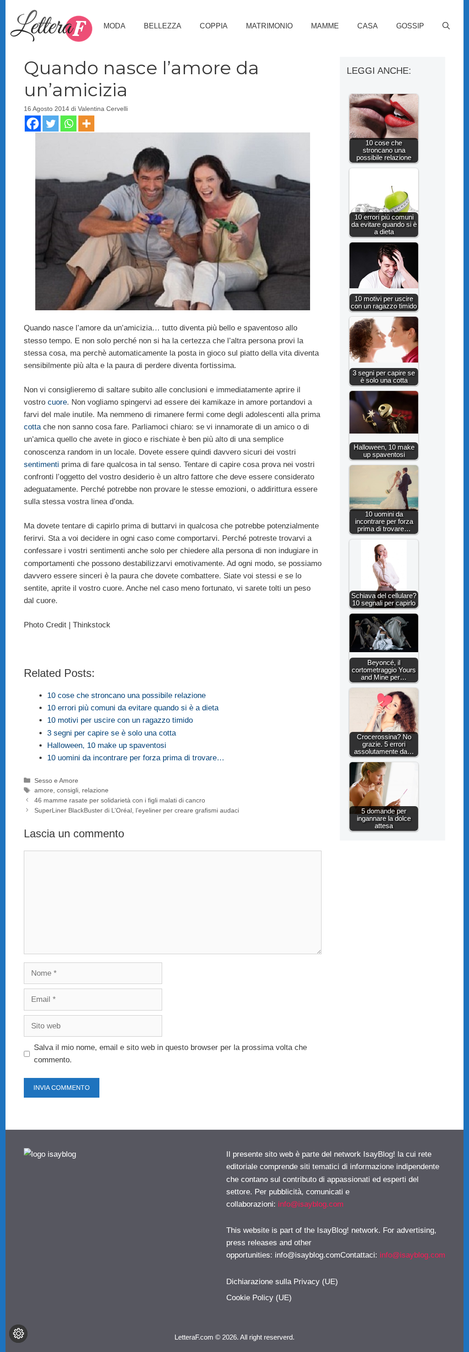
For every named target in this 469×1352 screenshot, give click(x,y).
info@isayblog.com (311, 1204)
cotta (32, 427)
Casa (367, 26)
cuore (57, 402)
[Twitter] (51, 123)
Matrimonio (269, 26)
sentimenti (41, 464)
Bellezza (162, 26)
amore (43, 790)
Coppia (214, 26)
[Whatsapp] (68, 123)
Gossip (410, 26)
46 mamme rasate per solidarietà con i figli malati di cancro (119, 800)
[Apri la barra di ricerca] (446, 26)
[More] (86, 123)
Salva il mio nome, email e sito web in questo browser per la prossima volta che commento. (170, 1053)
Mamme (325, 26)
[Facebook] (33, 123)
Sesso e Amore (56, 780)
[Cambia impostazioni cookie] (18, 1334)
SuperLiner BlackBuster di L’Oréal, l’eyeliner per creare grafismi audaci (136, 810)
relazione (95, 790)
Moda (114, 26)
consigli (67, 790)
